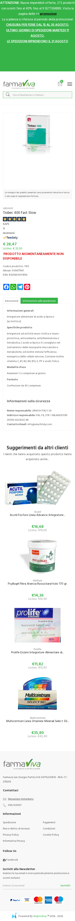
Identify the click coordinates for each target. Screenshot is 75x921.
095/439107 (15, 805)
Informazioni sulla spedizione (39, 301)
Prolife (37, 649)
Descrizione (11, 301)
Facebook (12, 859)
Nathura (37, 580)
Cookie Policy (51, 834)
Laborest (8, 208)
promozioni (48, 13)
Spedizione (9, 822)
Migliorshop (40, 916)
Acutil (37, 512)
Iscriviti (65, 885)
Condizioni (49, 828)
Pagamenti (49, 822)
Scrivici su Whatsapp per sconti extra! (37, 75)
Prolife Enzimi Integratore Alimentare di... (37, 652)
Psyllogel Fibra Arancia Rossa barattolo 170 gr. (37, 584)
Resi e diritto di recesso (16, 828)
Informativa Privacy (14, 841)
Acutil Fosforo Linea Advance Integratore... (37, 515)
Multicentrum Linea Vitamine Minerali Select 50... (37, 721)
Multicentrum (37, 718)
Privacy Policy (11, 834)
